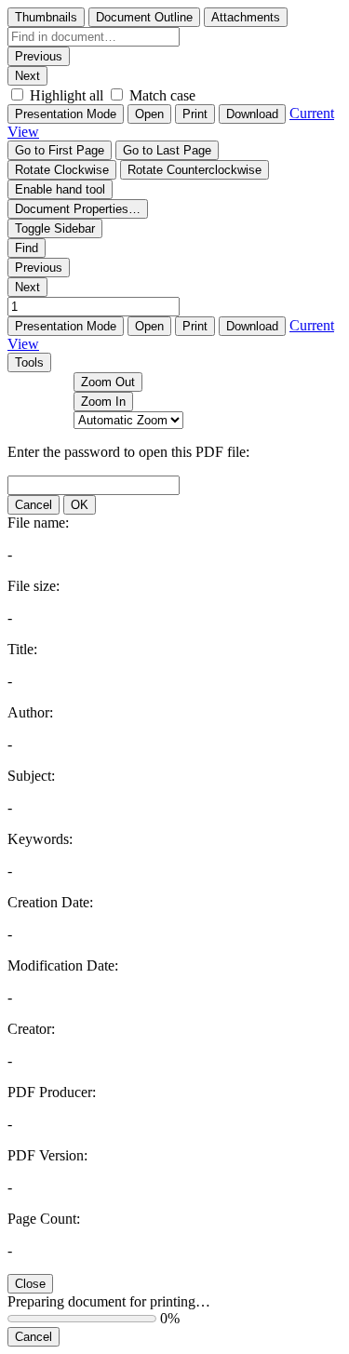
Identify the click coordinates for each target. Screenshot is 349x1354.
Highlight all (66, 95)
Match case (162, 95)
